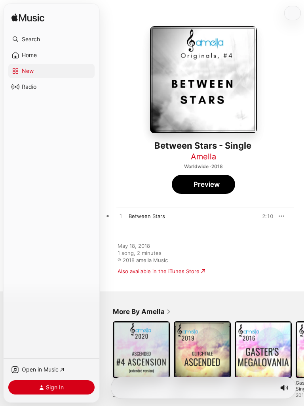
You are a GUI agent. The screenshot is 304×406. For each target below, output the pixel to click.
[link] (142, 311)
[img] (27, 18)
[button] (51, 39)
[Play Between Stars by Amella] (121, 216)
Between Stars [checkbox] (147, 216)
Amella (203, 156)
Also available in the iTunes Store (159, 271)
